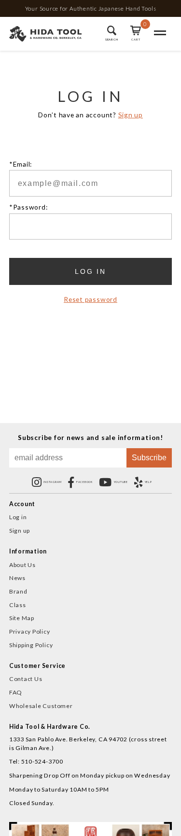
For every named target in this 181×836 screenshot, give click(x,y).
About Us (22, 564)
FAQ (15, 692)
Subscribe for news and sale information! (90, 437)
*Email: (20, 164)
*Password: (28, 207)
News (17, 577)
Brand (18, 591)
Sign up (130, 115)
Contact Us (25, 678)
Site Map (21, 618)
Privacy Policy (29, 631)
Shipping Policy (31, 645)
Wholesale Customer (41, 705)
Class (17, 605)
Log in (18, 517)
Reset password (90, 299)
